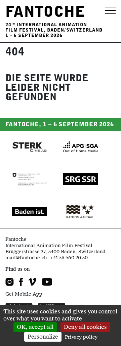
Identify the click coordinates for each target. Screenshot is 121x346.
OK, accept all (35, 327)
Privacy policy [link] (81, 337)
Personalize (43, 336)
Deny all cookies (85, 327)
